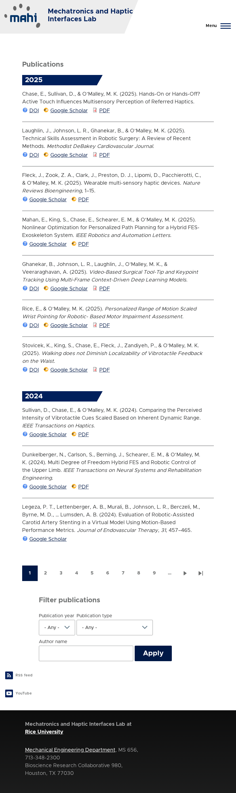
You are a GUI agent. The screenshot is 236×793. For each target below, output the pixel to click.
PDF (104, 110)
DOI (34, 110)
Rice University (44, 732)
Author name (53, 641)
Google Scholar (69, 110)
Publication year (56, 615)
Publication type (94, 615)
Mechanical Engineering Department (70, 750)
